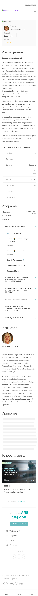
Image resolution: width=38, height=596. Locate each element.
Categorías (7, 33)
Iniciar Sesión (30, 5)
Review (6, 40)
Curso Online (8, 36)
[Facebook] (14, 556)
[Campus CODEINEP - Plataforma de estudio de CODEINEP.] (13, 10)
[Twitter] (19, 556)
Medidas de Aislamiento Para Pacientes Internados (17, 490)
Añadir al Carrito (19, 524)
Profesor (13, 26)
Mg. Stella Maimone (11, 347)
